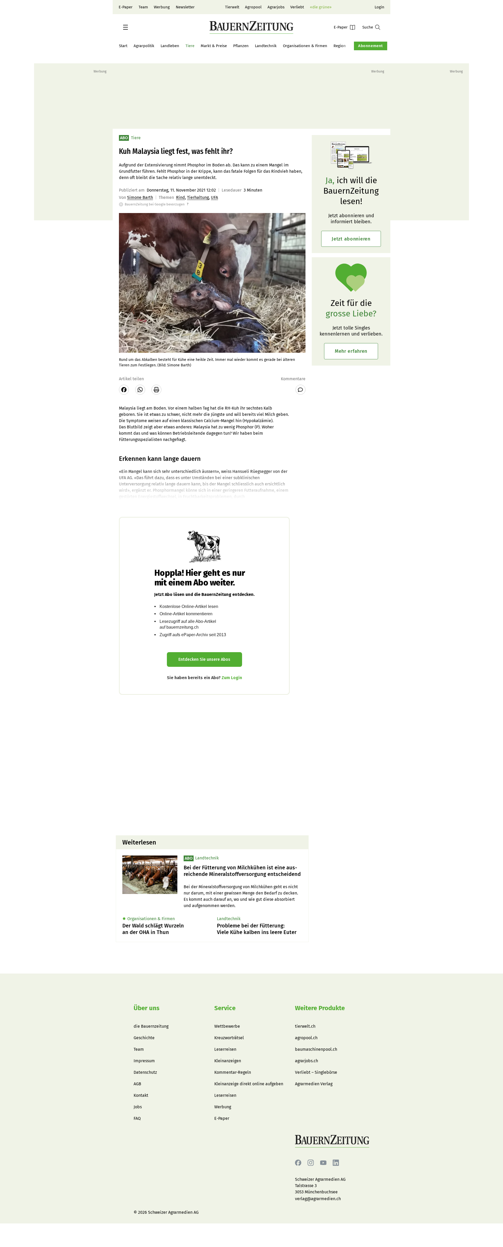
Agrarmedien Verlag (313, 1083)
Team (143, 7)
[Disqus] (212, 764)
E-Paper (126, 7)
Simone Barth (140, 197)
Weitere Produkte (320, 1008)
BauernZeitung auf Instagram (311, 1163)
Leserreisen (225, 1049)
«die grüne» (320, 7)
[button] (125, 27)
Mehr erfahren (351, 351)
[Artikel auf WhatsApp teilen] (140, 390)
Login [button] (379, 7)
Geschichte (144, 1037)
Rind (180, 197)
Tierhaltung (198, 197)
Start (123, 45)
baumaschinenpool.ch (316, 1049)
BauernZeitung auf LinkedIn (336, 1163)
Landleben (170, 45)
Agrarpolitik (144, 45)
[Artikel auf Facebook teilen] (124, 390)
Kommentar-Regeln (232, 1072)
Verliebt (297, 7)
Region (339, 45)
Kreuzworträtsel (229, 1037)
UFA (214, 197)
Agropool (253, 7)
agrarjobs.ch (306, 1060)
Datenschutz (145, 1072)
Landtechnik (266, 45)
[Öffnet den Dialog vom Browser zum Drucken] (156, 390)
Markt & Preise (214, 45)
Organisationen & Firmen (305, 45)
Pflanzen (241, 45)
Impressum (144, 1060)
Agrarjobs (276, 7)
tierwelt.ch (305, 1026)
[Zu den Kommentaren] (300, 390)
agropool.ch (306, 1037)
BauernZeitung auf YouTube (323, 1163)
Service (225, 1008)
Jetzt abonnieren (351, 239)
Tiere (189, 45)
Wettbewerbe (227, 1026)
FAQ (137, 1118)
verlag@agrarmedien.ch (318, 1198)
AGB (137, 1083)
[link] (243, 870)
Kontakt (141, 1095)
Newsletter (185, 7)
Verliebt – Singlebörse (316, 1072)
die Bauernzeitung (151, 1026)
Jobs (138, 1106)
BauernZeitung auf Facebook (298, 1163)
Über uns (147, 1008)
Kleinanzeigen (227, 1060)
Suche (367, 27)
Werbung (162, 7)
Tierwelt (232, 7)
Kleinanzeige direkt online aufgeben (248, 1083)
